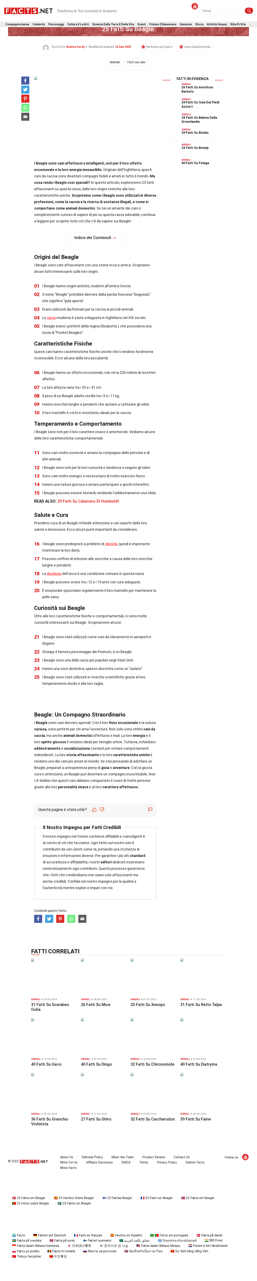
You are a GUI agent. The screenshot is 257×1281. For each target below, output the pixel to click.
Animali (115, 62)
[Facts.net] (28, 10)
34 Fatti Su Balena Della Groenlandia (199, 120)
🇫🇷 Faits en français (88, 1235)
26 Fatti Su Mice (95, 1004)
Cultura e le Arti (78, 24)
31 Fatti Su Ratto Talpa (201, 1004)
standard (137, 856)
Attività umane (217, 24)
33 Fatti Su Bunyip (195, 148)
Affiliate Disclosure (99, 1162)
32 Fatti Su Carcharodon (153, 1119)
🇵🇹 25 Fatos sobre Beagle (30, 1203)
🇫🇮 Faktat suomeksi (97, 1240)
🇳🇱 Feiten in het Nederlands (208, 1246)
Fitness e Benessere (162, 24)
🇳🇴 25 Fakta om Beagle (197, 1198)
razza (51, 318)
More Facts (68, 1168)
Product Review (153, 1157)
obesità (111, 544)
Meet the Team (122, 1157)
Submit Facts (195, 1162)
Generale (186, 24)
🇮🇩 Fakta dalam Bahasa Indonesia (35, 1246)
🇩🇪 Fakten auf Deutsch (49, 1235)
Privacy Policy (167, 1162)
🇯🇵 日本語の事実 (79, 1246)
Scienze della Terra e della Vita (113, 24)
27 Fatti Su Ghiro (96, 1119)
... (250, 24)
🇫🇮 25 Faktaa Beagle (117, 1198)
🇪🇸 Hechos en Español (126, 1235)
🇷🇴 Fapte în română (61, 1251)
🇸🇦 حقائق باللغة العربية (134, 1240)
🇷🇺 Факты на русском (99, 1251)
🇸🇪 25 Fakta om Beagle (74, 1203)
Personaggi (56, 24)
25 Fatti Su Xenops (148, 1004)
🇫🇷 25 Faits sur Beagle (156, 1198)
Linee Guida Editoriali (197, 46)
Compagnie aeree (17, 24)
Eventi (142, 24)
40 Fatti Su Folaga (195, 163)
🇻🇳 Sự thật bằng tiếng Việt (189, 1251)
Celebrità (39, 24)
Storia (199, 24)
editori (106, 862)
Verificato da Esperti (159, 46)
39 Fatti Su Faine (195, 1119)
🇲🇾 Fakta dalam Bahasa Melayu (158, 1246)
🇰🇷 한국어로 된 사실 (113, 1246)
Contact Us (182, 1157)
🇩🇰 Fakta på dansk (209, 1235)
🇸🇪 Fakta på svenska (26, 1240)
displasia (54, 573)
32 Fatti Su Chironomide (152, 1064)
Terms (143, 1162)
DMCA (126, 1162)
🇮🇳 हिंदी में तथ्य (213, 1240)
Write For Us (69, 1162)
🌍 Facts (18, 1235)
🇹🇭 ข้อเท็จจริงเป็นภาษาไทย (143, 1251)
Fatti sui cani (136, 62)
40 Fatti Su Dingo (96, 1064)
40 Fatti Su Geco (46, 1064)
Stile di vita (238, 24)
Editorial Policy (92, 1157)
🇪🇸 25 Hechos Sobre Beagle (74, 1198)
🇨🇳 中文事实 (58, 1256)
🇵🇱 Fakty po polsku (25, 1251)
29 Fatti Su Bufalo (195, 133)
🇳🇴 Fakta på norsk (62, 1240)
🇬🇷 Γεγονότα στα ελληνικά (177, 1240)
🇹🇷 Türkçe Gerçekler (26, 1256)
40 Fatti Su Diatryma (198, 1064)
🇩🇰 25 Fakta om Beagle (28, 1198)
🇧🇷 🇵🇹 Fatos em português (169, 1235)
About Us (66, 1157)
